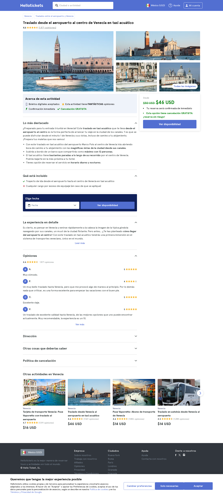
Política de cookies (99, 489)
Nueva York (114, 455)
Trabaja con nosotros (85, 459)
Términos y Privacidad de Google (25, 492)
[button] (80, 123)
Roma (111, 459)
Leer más (80, 243)
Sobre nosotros (82, 455)
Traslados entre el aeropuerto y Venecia (54, 16)
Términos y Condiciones (86, 473)
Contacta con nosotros (154, 459)
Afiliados (78, 462)
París (110, 462)
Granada (112, 469)
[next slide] (200, 393)
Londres (112, 466)
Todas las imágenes (185, 86)
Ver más (80, 324)
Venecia (28, 16)
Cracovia (112, 473)
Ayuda (145, 455)
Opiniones (79, 466)
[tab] (80, 123)
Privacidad (79, 469)
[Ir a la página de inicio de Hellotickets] (32, 5)
